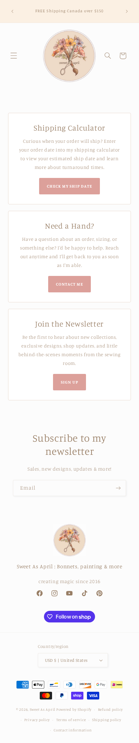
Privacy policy (37, 720)
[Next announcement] (127, 11)
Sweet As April (42, 709)
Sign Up (69, 382)
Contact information (72, 730)
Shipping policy (106, 720)
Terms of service (71, 720)
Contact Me (69, 284)
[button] (13, 55)
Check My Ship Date (69, 186)
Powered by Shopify (73, 709)
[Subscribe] (118, 488)
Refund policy (110, 709)
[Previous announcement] (12, 11)
